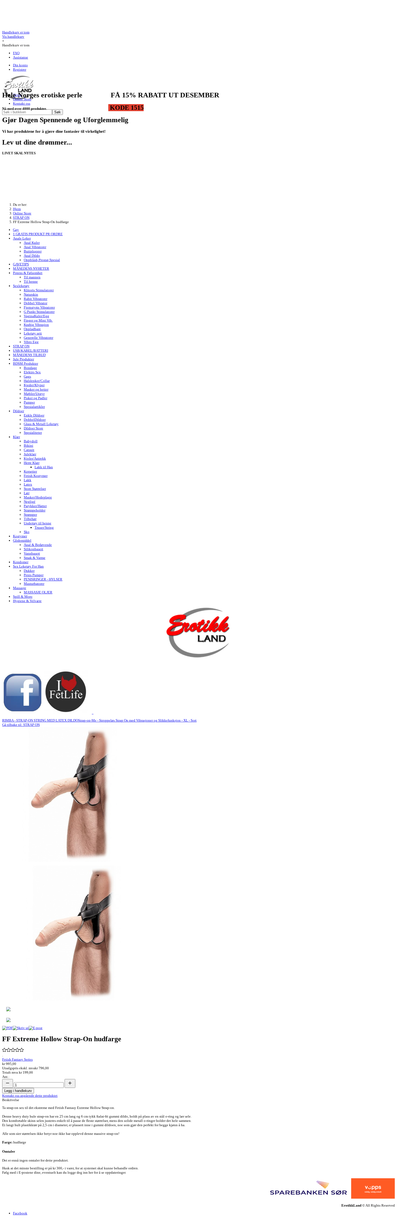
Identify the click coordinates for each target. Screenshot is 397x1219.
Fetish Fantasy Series (17, 1059)
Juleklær (30, 454)
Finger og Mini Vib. (38, 320)
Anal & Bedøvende (38, 545)
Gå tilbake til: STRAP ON (21, 725)
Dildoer (18, 411)
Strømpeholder (34, 510)
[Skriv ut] (21, 1028)
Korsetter (30, 471)
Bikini (28, 445)
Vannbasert (32, 553)
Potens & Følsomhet (27, 273)
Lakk (27, 480)
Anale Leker (22, 238)
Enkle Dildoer (34, 415)
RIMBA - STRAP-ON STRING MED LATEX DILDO (40, 720)
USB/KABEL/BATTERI (30, 351)
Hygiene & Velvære (27, 601)
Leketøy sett (33, 333)
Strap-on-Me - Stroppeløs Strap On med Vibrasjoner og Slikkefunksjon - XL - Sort (137, 720)
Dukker (29, 571)
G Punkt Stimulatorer (39, 312)
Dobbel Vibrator (35, 303)
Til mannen (32, 277)
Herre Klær (31, 463)
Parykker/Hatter (35, 506)
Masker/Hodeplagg (38, 497)
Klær (16, 437)
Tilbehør (30, 519)
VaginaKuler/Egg (36, 316)
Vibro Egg (31, 342)
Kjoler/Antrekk (35, 458)
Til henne (31, 281)
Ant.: (5, 1077)
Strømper (30, 515)
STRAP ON (21, 346)
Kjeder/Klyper (34, 385)
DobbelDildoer (35, 420)
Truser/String (44, 527)
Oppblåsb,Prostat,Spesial (42, 260)
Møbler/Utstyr (34, 394)
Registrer (19, 69)
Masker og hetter (36, 389)
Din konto (20, 65)
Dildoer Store (33, 428)
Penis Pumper (33, 575)
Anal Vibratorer (35, 247)
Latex (28, 484)
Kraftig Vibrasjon (36, 325)
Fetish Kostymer (36, 476)
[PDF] (7, 1028)
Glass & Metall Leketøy (41, 424)
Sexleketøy (21, 286)
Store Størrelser (35, 489)
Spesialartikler (34, 407)
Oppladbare (32, 329)
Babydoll (31, 441)
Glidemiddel (22, 540)
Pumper (29, 402)
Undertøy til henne (37, 523)
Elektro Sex (32, 372)
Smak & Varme (34, 558)
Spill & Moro (22, 597)
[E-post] (35, 1028)
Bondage (30, 368)
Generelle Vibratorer (38, 338)
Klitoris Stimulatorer (39, 290)
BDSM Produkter (25, 363)
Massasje (19, 588)
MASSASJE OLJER (38, 592)
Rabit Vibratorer (35, 299)
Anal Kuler (32, 243)
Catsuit (29, 450)
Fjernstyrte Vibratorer (39, 307)
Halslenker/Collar (37, 381)
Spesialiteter (33, 433)
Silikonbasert (33, 549)
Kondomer (20, 562)
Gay (16, 230)
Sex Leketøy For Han (28, 566)
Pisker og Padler (35, 398)
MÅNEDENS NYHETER (31, 269)
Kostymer (20, 536)
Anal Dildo (32, 256)
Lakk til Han (44, 467)
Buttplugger (33, 251)
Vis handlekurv (15, 34)
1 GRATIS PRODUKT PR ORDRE (38, 234)
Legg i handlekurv (18, 1091)
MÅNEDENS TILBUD (29, 355)
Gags (27, 376)
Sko (26, 532)
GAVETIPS (21, 264)
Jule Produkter (23, 359)
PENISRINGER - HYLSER (43, 579)
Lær (26, 493)
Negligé (29, 502)
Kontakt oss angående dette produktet (30, 1096)
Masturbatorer (34, 584)
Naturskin (31, 294)
